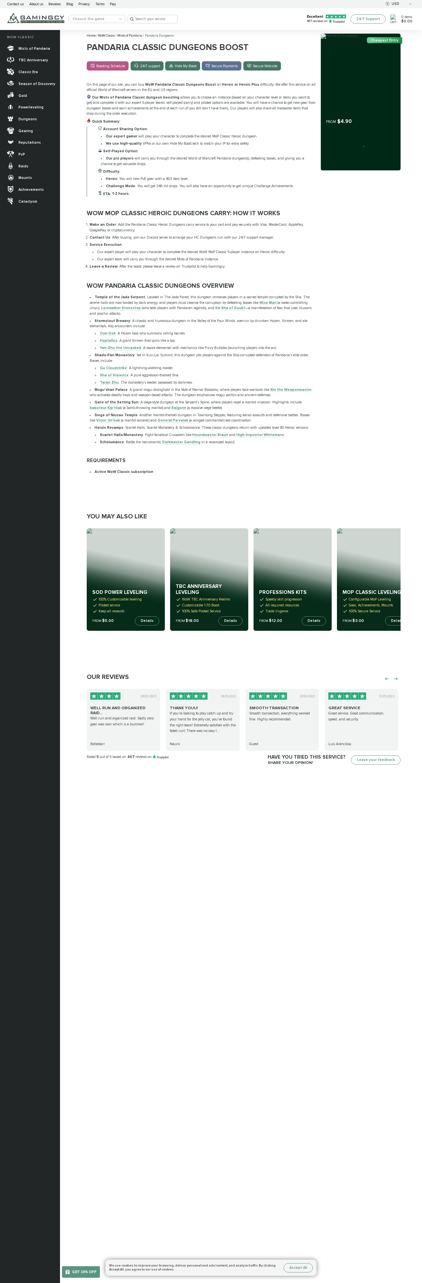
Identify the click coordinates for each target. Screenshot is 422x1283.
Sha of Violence (114, 375)
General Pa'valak (173, 420)
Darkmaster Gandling (181, 442)
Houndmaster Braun (210, 435)
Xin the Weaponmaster (291, 390)
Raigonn (178, 408)
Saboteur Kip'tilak (106, 408)
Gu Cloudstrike (113, 368)
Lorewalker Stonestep (121, 308)
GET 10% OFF (84, 1272)
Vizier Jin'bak (108, 420)
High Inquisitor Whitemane (260, 435)
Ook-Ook (108, 333)
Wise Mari (268, 303)
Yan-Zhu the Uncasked (120, 348)
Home (91, 36)
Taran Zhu (109, 382)
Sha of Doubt (233, 308)
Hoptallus (108, 340)
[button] (413, 1246)
